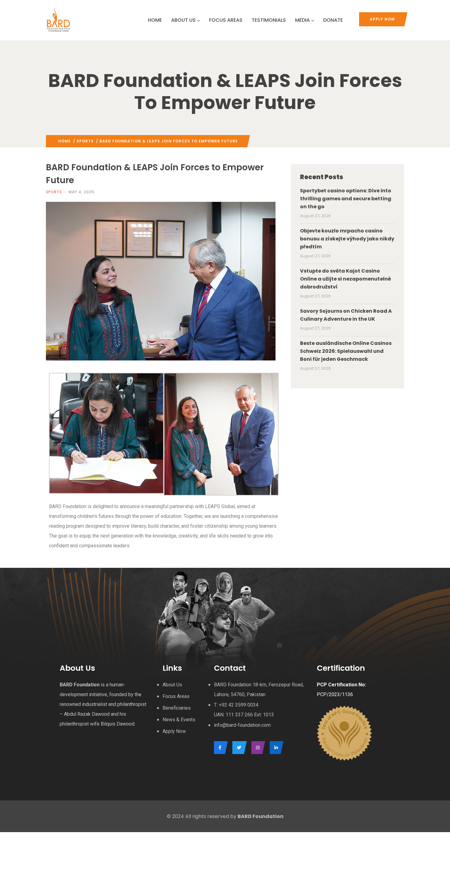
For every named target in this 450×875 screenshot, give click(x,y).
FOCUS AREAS (225, 20)
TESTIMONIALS (269, 20)
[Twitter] (238, 747)
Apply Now (382, 19)
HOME (155, 20)
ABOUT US (183, 20)
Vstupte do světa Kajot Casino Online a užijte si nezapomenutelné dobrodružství (345, 278)
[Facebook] (219, 747)
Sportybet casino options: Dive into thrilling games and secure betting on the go (345, 198)
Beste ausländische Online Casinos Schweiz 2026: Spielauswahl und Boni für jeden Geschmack (346, 351)
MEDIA (302, 20)
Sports (85, 141)
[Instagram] (256, 747)
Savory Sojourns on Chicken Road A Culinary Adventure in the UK (346, 314)
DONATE (333, 20)
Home (64, 141)
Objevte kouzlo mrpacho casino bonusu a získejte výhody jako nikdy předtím (347, 238)
